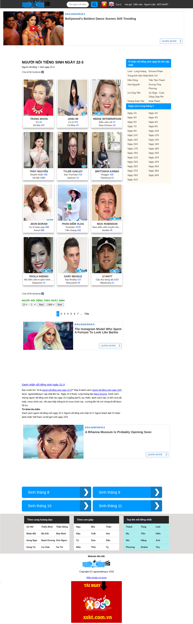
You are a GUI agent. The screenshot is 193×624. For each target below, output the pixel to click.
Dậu (78, 533)
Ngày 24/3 (154, 162)
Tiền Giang (73, 230)
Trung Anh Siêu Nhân (138, 75)
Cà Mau (73, 125)
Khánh (144, 547)
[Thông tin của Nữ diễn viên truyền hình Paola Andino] (38, 272)
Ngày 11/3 (133, 135)
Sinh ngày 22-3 (47, 67)
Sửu (93, 540)
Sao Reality (73, 279)
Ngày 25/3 (133, 166)
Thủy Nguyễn (39, 171)
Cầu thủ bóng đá (107, 279)
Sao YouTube (73, 174)
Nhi (128, 540)
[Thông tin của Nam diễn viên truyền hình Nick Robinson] (107, 220)
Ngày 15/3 (133, 144)
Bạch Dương (100, 394)
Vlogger (107, 174)
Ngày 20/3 (154, 153)
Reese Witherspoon (107, 118)
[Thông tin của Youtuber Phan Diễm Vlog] (72, 220)
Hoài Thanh (154, 101)
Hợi (108, 533)
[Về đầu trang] (190, 621)
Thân (108, 526)
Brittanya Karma (107, 171)
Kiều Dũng (133, 80)
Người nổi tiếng (29, 67)
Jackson (73, 177)
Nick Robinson (107, 223)
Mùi (93, 526)
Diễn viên (138, 4)
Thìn (93, 547)
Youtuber (73, 227)
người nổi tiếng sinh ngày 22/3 (107, 390)
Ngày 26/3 (154, 166)
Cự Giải (45, 547)
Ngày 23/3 (133, 162)
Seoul (39, 230)
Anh (158, 540)
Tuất (93, 533)
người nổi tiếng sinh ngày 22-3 (57, 390)
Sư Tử (59, 547)
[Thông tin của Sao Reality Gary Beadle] (72, 272)
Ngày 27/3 (133, 170)
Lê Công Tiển (134, 92)
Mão (78, 547)
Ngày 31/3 (133, 179)
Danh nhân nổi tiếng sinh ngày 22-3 (43, 384)
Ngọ (78, 526)
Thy (158, 547)
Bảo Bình (61, 533)
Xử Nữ (29, 526)
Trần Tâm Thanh (157, 80)
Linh (158, 526)
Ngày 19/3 (133, 153)
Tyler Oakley (73, 171)
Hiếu (158, 533)
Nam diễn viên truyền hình (107, 227)
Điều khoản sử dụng (96, 577)
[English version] (111, 6)
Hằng (143, 540)
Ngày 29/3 (133, 175)
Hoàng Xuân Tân (136, 101)
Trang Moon (39, 118)
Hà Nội (38, 125)
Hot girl (128, 4)
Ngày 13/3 (133, 139)
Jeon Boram (38, 223)
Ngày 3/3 (132, 117)
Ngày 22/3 (154, 157)
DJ (39, 122)
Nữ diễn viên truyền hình (39, 279)
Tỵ (107, 547)
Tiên (143, 533)
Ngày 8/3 (153, 126)
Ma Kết (45, 533)
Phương (130, 547)
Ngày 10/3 (154, 131)
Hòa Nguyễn (134, 84)
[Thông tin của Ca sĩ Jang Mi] (72, 115)
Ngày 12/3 (154, 135)
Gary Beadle (73, 276)
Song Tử (31, 547)
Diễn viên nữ (107, 122)
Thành (129, 526)
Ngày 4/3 (153, 117)
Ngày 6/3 (153, 122)
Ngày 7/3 (132, 126)
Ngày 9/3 (132, 131)
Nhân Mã (31, 533)
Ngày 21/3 (133, 157)
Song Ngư (31, 540)
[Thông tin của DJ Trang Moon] (38, 115)
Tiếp (86, 313)
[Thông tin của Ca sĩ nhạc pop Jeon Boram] (38, 220)
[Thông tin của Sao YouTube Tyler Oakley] (72, 167)
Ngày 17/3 (133, 148)
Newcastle (73, 282)
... (81, 313)
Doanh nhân (38, 174)
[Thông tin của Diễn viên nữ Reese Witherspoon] (107, 115)
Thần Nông (62, 526)
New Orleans (107, 125)
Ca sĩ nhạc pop (39, 227)
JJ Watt (107, 276)
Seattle (107, 230)
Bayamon (38, 282)
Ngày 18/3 (154, 148)
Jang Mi (73, 118)
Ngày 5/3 (132, 122)
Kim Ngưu (61, 540)
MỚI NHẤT (162, 4)
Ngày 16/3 (154, 144)
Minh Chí (153, 75)
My (127, 533)
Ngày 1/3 (132, 113)
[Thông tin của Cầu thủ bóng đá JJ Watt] (107, 272)
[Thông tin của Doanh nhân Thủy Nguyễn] (38, 167)
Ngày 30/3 (154, 175)
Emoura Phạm (156, 71)
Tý (77, 540)
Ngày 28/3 (154, 170)
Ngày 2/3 (153, 113)
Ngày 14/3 (154, 139)
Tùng (143, 526)
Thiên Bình (47, 526)
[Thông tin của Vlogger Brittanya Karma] (107, 167)
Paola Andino (38, 276)
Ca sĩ (118, 4)
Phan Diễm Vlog (73, 223)
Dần (108, 540)
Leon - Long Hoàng (137, 71)
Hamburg (107, 177)
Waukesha (107, 282)
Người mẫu (149, 4)
